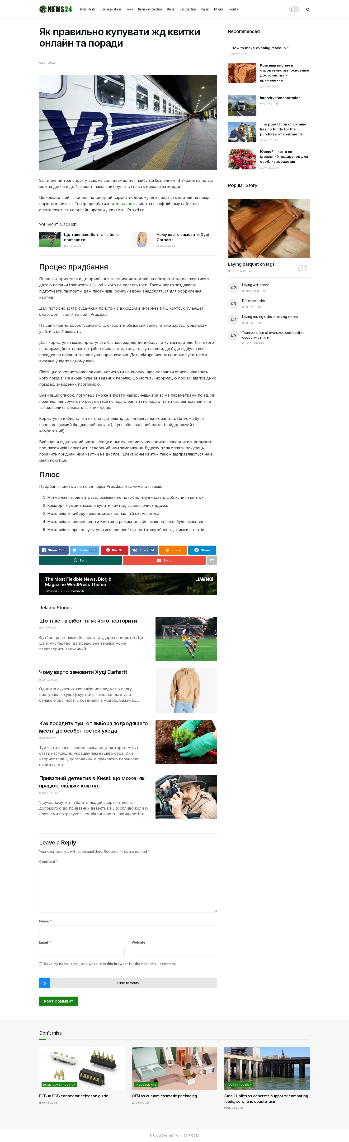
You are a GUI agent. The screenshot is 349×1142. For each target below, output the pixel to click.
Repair (205, 8)
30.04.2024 (270, 86)
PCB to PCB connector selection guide (73, 1096)
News (130, 8)
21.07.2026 (73, 245)
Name (45, 921)
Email (45, 942)
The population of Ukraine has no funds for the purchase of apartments (283, 129)
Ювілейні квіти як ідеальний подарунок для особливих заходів (284, 156)
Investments (87, 8)
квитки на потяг (122, 203)
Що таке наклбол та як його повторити (88, 621)
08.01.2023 (270, 104)
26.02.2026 (167, 245)
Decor (170, 8)
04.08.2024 (270, 167)
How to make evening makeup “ (260, 48)
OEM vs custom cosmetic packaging (164, 1096)
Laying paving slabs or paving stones (270, 317)
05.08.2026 (234, 1107)
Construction (187, 8)
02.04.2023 (47, 62)
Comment (48, 861)
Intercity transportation (280, 98)
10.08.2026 (49, 1102)
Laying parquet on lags (251, 264)
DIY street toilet (253, 301)
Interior (218, 8)
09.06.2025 (49, 793)
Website (138, 942)
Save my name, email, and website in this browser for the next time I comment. (110, 964)
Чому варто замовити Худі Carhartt (83, 672)
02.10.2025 (49, 738)
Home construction (150, 8)
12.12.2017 (240, 54)
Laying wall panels (255, 285)
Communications (111, 8)
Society (233, 8)
